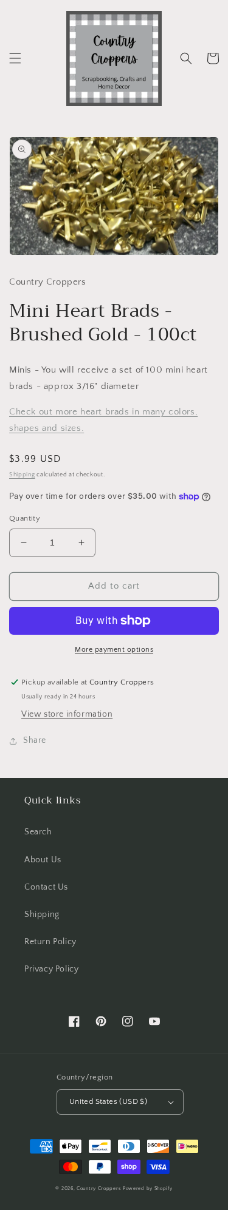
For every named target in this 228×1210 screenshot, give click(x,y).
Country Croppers (99, 1188)
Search (38, 832)
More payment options (114, 650)
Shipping (22, 474)
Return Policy (50, 942)
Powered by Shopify (148, 1188)
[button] (15, 58)
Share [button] (34, 740)
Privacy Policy (51, 969)
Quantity (24, 518)
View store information (66, 714)
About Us (42, 860)
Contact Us (46, 887)
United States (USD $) (108, 1101)
